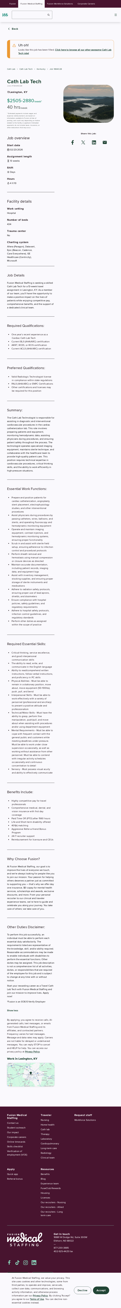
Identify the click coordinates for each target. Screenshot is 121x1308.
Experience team (50, 1183)
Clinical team (48, 1157)
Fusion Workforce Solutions (60, 3)
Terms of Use (37, 1299)
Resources (47, 1169)
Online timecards (16, 1141)
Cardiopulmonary (50, 1143)
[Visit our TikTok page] (17, 1262)
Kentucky (41, 69)
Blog (43, 1178)
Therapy (45, 1134)
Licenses (45, 1197)
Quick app (12, 1174)
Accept (101, 1290)
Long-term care (49, 1148)
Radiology (46, 1153)
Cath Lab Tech (26, 69)
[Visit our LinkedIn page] (34, 1262)
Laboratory (46, 1138)
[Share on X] (83, 142)
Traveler (46, 1115)
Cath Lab (11, 69)
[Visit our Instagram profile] (25, 1262)
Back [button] (15, 28)
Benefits (45, 1174)
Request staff (83, 1115)
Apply (11, 1169)
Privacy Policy (32, 1051)
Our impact (13, 1132)
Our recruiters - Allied (52, 1207)
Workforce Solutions (85, 1120)
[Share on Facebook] (72, 142)
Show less (12, 1010)
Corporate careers (16, 1137)
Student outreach (16, 1127)
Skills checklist (15, 1146)
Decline (83, 1290)
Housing (45, 1193)
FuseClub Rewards (51, 1188)
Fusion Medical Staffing (31, 3)
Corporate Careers (86, 3)
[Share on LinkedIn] (94, 142)
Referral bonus (15, 1178)
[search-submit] (48, 15)
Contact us (13, 1123)
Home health (47, 1124)
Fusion (12, 3)
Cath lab (45, 1129)
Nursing (45, 1120)
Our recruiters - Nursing (53, 1202)
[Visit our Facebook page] (9, 1262)
